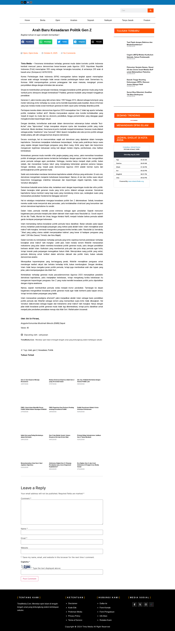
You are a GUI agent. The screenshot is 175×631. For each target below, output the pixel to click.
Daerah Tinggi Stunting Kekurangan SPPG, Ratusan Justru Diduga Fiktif (138, 82)
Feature (147, 20)
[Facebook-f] (134, 604)
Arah (30, 350)
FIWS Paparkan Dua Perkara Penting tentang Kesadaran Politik (61, 408)
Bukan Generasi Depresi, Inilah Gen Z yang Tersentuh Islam (61, 380)
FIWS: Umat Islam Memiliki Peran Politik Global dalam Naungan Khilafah (34, 408)
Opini (57, 20)
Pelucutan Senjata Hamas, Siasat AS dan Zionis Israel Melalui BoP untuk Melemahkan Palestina (140, 69)
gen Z (35, 350)
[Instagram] (22, 2)
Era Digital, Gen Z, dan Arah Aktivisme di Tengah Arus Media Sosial (88, 465)
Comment (26, 498)
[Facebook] (28, 2)
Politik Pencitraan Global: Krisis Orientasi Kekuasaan (88, 408)
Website (24, 548)
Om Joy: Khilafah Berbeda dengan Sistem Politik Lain (88, 380)
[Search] (151, 10)
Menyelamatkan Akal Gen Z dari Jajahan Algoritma (31, 464)
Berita (42, 20)
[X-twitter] (25, 2)
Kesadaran (42, 350)
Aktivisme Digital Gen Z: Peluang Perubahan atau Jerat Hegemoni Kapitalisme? (60, 465)
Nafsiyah (108, 20)
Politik (50, 350)
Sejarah (90, 20)
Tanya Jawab (127, 20)
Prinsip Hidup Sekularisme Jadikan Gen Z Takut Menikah (89, 436)
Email (24, 538)
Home (27, 20)
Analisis (73, 20)
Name (24, 529)
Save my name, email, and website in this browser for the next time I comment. (58, 557)
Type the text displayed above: (47, 568)
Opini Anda (33, 53)
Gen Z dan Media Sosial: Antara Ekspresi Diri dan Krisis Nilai (59, 436)
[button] (27, 41)
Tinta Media (87, 626)
